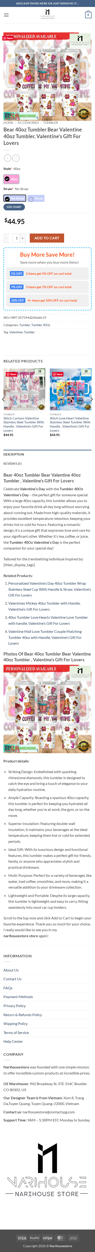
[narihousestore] (47, 15)
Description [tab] (13, 454)
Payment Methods (18, 996)
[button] (6, 15)
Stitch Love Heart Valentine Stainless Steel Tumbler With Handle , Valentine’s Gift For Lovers (70, 424)
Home (8, 123)
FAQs (7, 988)
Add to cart (47, 238)
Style (7, 169)
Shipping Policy (15, 1023)
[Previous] (3, 408)
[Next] (91, 408)
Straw (8, 189)
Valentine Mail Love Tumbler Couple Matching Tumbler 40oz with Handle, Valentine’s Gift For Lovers (45, 637)
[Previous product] (15, 158)
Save (10, 38)
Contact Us (12, 979)
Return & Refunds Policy (22, 1014)
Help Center (13, 1041)
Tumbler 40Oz (40, 325)
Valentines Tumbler (22, 332)
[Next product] (7, 158)
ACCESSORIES (28, 123)
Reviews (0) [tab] (12, 463)
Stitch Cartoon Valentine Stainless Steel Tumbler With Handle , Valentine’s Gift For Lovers (23, 424)
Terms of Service (16, 1032)
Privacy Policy (14, 1005)
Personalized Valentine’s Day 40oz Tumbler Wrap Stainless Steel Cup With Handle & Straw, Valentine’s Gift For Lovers (49, 589)
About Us (11, 970)
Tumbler (50, 123)
